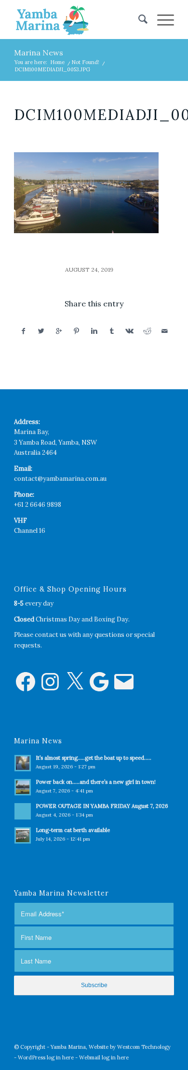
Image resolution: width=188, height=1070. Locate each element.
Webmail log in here (104, 1057)
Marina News (38, 52)
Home (57, 62)
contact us (51, 635)
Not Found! (85, 62)
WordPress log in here (46, 1057)
